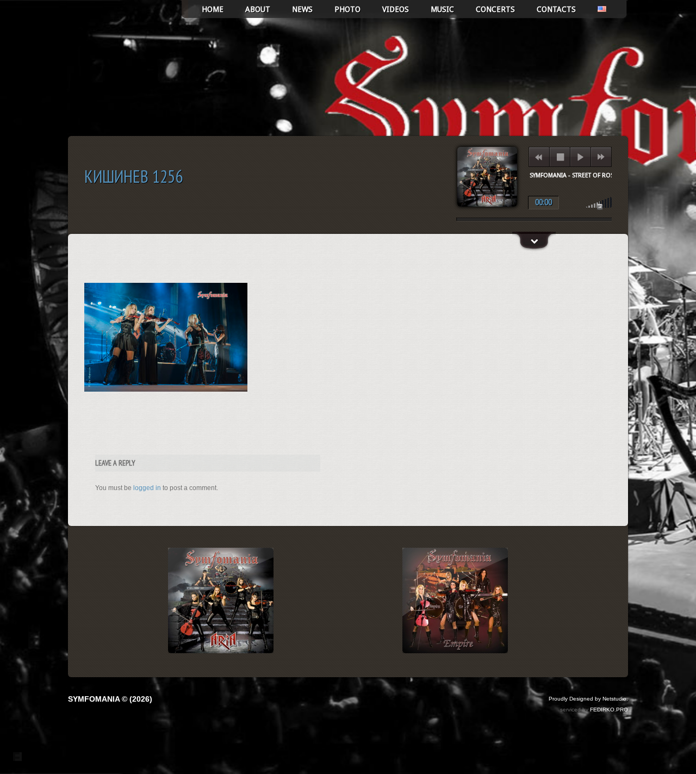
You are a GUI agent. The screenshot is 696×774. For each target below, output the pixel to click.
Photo (347, 9)
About (257, 9)
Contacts (556, 9)
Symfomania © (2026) (110, 699)
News (302, 9)
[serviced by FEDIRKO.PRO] (17, 756)
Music (442, 9)
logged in (147, 488)
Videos (395, 9)
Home (212, 9)
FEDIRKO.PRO (609, 710)
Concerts (495, 9)
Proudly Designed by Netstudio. (588, 699)
